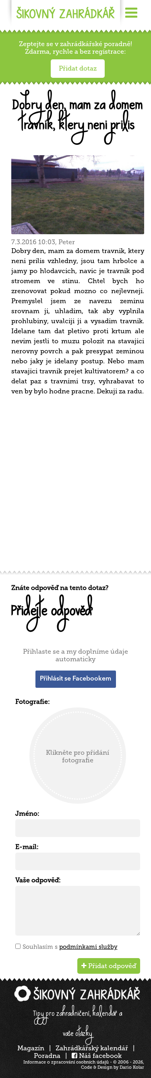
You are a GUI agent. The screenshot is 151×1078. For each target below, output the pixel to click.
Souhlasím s (70, 946)
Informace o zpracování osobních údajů (66, 1062)
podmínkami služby (88, 946)
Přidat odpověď (111, 966)
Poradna (47, 1056)
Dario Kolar (132, 1067)
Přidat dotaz (78, 68)
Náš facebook (99, 1056)
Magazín (30, 1048)
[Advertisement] (75, 486)
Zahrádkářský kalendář (92, 1048)
